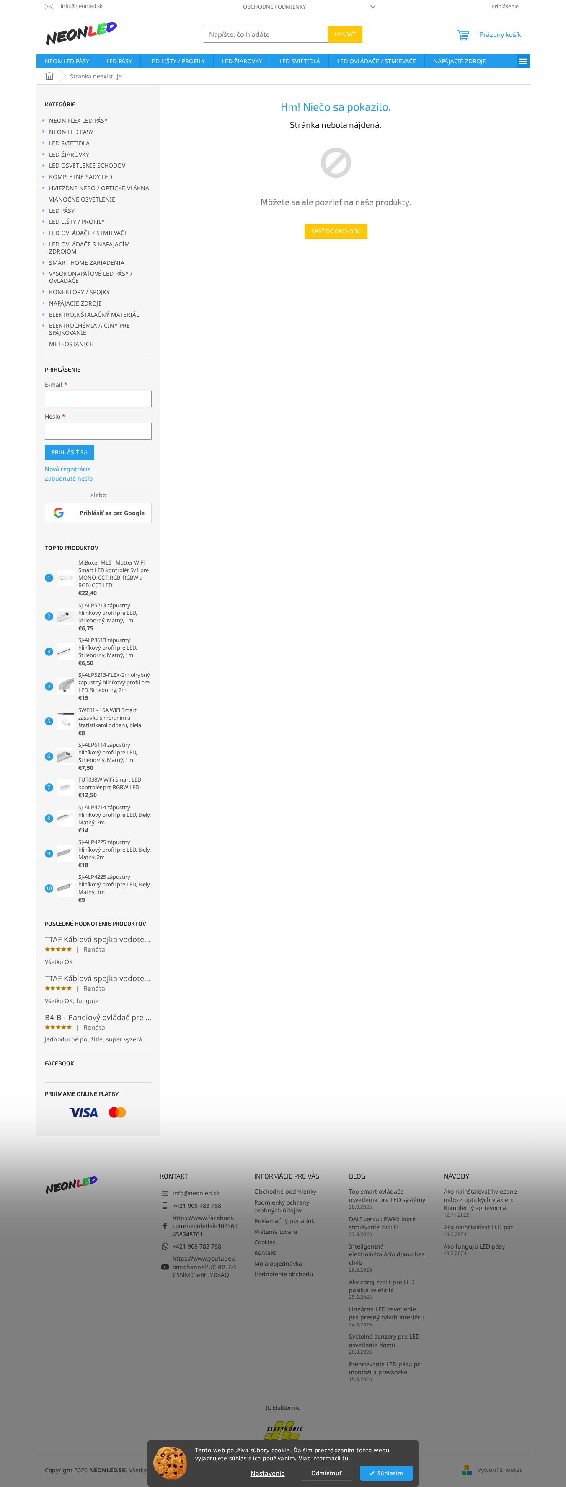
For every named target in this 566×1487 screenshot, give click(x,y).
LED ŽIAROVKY (69, 154)
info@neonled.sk (196, 1193)
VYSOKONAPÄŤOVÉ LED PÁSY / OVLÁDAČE (90, 277)
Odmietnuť (326, 1473)
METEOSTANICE (71, 344)
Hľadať (345, 34)
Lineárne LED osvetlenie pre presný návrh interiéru (386, 1313)
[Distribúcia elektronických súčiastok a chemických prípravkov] (283, 1430)
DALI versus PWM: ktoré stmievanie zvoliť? (382, 1223)
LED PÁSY (62, 211)
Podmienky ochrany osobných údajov (281, 1206)
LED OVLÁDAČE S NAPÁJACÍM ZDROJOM (89, 247)
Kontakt (265, 1252)
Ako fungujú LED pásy (474, 1246)
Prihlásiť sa (70, 452)
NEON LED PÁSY (71, 132)
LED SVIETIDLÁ (69, 143)
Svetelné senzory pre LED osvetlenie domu (384, 1340)
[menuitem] (67, 61)
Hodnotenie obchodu (283, 1274)
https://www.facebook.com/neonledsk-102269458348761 (205, 1226)
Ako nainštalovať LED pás (479, 1227)
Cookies (265, 1242)
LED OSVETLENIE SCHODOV (87, 165)
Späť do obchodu (336, 231)
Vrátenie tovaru (275, 1232)
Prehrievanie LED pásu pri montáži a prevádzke (385, 1368)
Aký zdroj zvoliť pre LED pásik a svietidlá (381, 1286)
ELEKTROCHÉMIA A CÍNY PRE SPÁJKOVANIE (89, 329)
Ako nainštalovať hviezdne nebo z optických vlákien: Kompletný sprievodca (480, 1199)
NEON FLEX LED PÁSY (78, 120)
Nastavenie (268, 1473)
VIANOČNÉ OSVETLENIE (82, 199)
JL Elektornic (283, 1408)
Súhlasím (390, 1473)
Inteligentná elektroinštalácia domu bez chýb (387, 1254)
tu (345, 1458)
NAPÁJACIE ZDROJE (75, 303)
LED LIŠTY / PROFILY (77, 221)
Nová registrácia (68, 469)
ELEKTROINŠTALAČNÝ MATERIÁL (94, 315)
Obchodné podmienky (274, 6)
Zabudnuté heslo (69, 478)
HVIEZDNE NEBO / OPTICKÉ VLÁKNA (99, 188)
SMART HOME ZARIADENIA (86, 263)
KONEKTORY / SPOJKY (79, 292)
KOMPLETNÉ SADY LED (80, 177)
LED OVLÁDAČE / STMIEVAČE (88, 233)
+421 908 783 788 (197, 1206)
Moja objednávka (278, 1263)
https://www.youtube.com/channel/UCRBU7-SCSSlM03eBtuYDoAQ (205, 1266)
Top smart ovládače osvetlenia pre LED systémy (387, 1195)
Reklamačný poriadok (284, 1221)
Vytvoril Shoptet (500, 1470)
